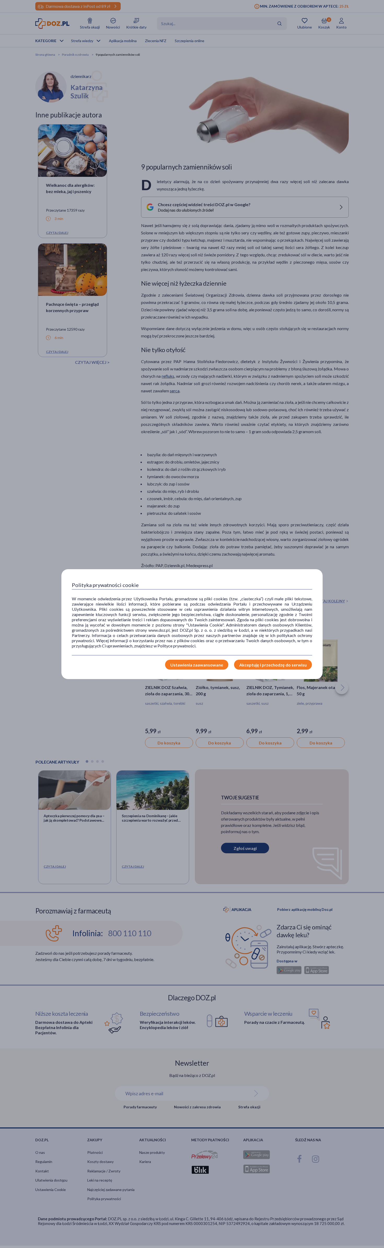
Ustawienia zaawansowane (196, 664)
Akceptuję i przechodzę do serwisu (273, 664)
